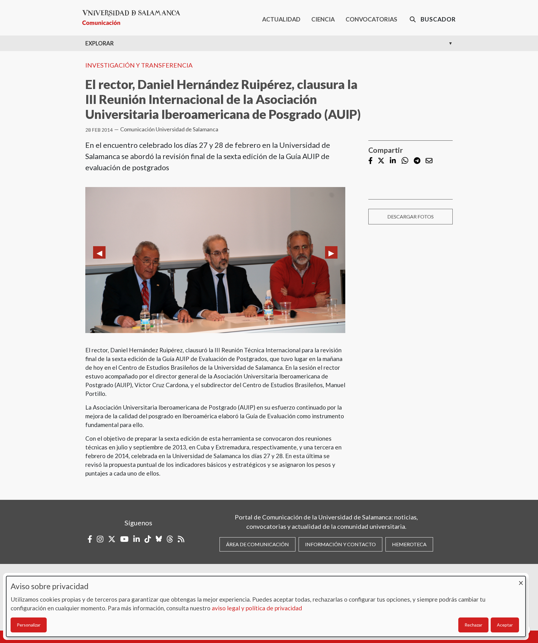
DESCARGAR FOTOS (410, 216)
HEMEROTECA (409, 544)
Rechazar (473, 624)
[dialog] (266, 606)
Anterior (99, 252)
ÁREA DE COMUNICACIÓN (257, 544)
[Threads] (170, 539)
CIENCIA (323, 19)
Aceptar (505, 624)
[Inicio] (133, 17)
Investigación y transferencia (139, 65)
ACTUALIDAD (281, 19)
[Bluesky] (159, 539)
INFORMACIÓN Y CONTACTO (340, 544)
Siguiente (331, 252)
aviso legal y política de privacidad (257, 608)
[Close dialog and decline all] (521, 580)
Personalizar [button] (28, 624)
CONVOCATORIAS (371, 19)
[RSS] (181, 539)
